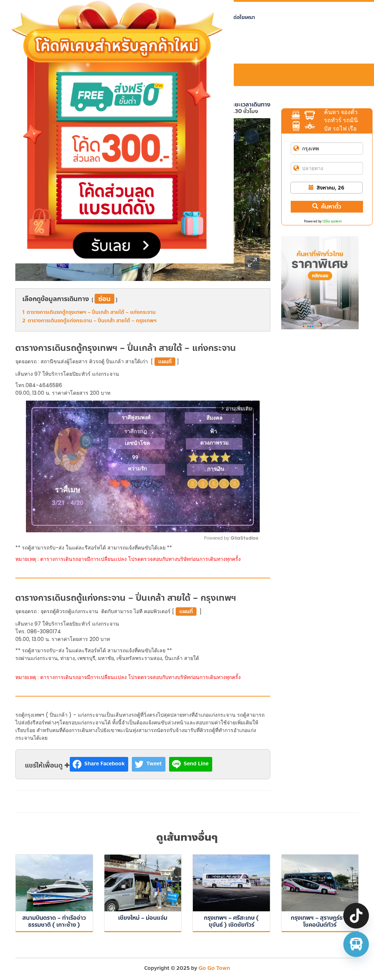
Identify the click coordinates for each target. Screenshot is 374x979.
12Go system (332, 221)
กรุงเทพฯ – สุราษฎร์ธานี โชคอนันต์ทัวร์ (320, 921)
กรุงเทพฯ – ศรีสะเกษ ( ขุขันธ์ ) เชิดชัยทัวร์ (231, 921)
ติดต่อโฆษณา (241, 17)
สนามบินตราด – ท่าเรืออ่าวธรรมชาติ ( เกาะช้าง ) (54, 921)
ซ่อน (104, 299)
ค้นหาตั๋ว (331, 206)
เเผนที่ (165, 361)
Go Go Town (214, 968)
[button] (252, 262)
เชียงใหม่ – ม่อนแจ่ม (142, 917)
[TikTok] (356, 916)
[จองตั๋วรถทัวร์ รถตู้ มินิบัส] (356, 944)
